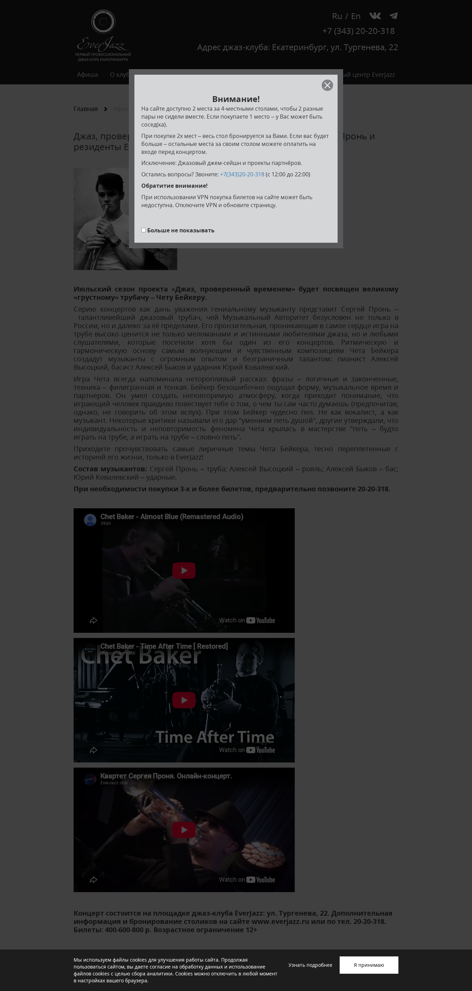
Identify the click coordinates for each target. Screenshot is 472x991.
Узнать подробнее (310, 965)
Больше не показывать (181, 230)
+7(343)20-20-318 (242, 174)
